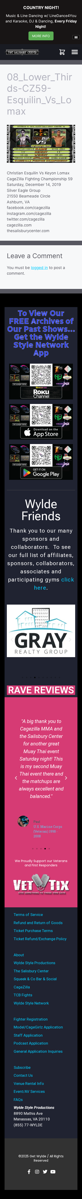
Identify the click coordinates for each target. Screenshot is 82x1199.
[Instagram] (37, 1172)
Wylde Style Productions (34, 963)
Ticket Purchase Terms (33, 930)
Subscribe (22, 1067)
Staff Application (28, 1035)
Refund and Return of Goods (38, 922)
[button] (74, 52)
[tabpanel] (41, 20)
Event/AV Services (29, 1091)
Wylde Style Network (31, 1003)
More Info (41, 36)
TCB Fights (23, 995)
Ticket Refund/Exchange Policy (40, 939)
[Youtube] (53, 1172)
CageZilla (22, 987)
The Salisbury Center (31, 971)
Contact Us (23, 1075)
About (19, 955)
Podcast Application (31, 1043)
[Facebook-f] (29, 1172)
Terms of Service (28, 914)
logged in (39, 267)
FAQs (18, 1099)
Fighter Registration (31, 1019)
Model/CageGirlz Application (38, 1027)
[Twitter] (45, 1172)
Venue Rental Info (29, 1083)
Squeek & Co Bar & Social (35, 979)
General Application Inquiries (38, 1051)
